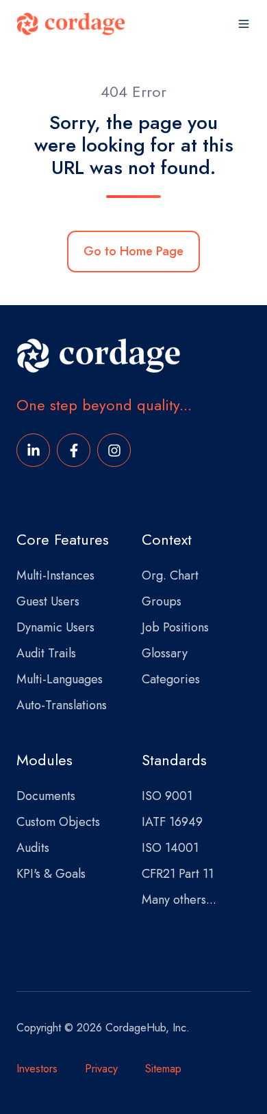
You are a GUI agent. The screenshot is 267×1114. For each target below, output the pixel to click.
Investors (37, 1068)
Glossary (165, 653)
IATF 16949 (172, 822)
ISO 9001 (167, 796)
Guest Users (47, 601)
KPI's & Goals (51, 874)
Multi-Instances (55, 575)
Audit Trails (46, 653)
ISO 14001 (170, 848)
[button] (244, 24)
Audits (32, 848)
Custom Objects (58, 822)
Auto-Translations (61, 705)
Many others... (179, 900)
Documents (45, 796)
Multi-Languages (59, 679)
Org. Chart (170, 575)
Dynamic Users (55, 627)
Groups (161, 601)
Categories (171, 679)
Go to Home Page (133, 251)
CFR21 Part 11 (178, 874)
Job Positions (175, 627)
